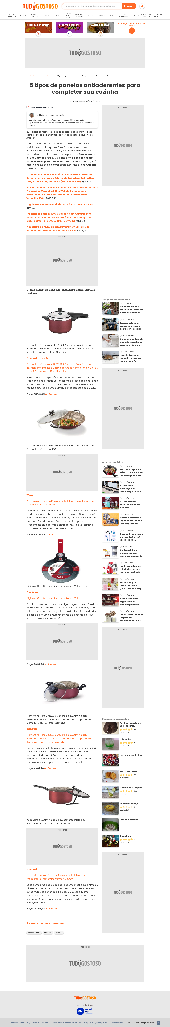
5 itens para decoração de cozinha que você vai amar (131, 488)
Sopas (90, 15)
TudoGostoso (31, 76)
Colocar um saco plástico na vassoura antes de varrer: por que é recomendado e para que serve (131, 309)
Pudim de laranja (129, 803)
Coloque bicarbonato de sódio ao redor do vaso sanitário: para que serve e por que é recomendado (131, 342)
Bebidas (113, 15)
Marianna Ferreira (46, 115)
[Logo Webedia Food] (85, 1011)
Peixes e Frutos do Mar (68, 15)
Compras (51, 76)
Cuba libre (125, 836)
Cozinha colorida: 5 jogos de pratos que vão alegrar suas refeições (131, 520)
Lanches (135, 15)
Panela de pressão (37, 358)
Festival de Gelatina (131, 755)
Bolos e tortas (34, 15)
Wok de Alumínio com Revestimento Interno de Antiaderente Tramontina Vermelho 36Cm (56, 194)
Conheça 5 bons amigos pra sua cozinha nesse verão (131, 553)
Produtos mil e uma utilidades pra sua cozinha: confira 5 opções (130, 569)
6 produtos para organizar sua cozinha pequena (129, 601)
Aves (57, 15)
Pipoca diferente (129, 819)
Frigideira (32, 592)
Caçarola (32, 728)
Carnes (46, 15)
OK (159, 1023)
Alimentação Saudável (146, 15)
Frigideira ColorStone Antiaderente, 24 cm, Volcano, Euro (59, 204)
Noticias (42, 76)
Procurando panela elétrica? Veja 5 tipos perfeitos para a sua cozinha (131, 472)
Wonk (29, 495)
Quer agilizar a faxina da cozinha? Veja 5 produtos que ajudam (131, 537)
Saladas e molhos (79, 15)
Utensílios (48, 933)
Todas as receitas (158, 15)
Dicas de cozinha (34, 933)
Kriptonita (125, 739)
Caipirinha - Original (131, 787)
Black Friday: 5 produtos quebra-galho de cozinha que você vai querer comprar (131, 585)
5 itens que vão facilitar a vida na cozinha (130, 504)
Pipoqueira (32, 869)
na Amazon (51, 394)
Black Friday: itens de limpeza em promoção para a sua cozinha (131, 617)
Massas (102, 15)
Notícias (23, 15)
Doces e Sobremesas (124, 15)
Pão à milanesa (128, 771)
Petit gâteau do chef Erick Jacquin (131, 724)
